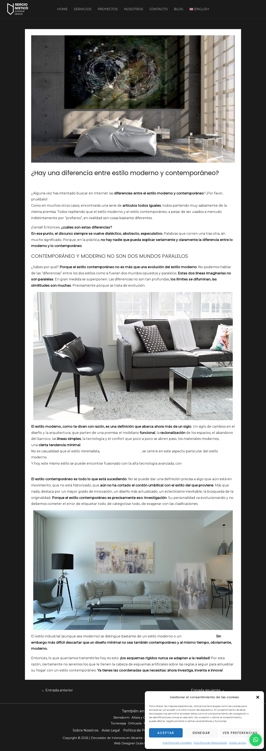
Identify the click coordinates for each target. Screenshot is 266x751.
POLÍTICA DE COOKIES (177, 742)
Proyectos (108, 9)
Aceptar (165, 733)
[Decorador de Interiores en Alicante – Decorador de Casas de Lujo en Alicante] (17, 9)
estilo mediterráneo (198, 636)
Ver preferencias (240, 733)
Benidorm (121, 717)
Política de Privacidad (141, 730)
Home (62, 9)
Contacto (158, 9)
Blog (178, 9)
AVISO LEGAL (237, 742)
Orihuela (135, 723)
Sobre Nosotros (85, 730)
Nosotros (133, 9)
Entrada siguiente (208, 690)
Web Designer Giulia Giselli (133, 743)
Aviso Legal (111, 730)
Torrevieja (118, 723)
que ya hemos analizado (121, 451)
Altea (136, 717)
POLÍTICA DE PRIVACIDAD (210, 742)
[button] (258, 697)
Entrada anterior (57, 690)
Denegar (201, 733)
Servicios (82, 9)
